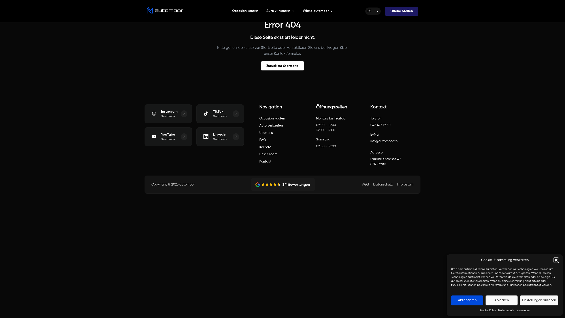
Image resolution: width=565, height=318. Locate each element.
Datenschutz (506, 310)
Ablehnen (501, 300)
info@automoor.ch (383, 141)
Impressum (522, 310)
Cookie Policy (488, 310)
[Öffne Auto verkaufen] (293, 11)
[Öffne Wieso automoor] (331, 11)
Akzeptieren (467, 300)
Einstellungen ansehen (539, 300)
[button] (556, 260)
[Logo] (165, 10)
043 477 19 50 (380, 125)
